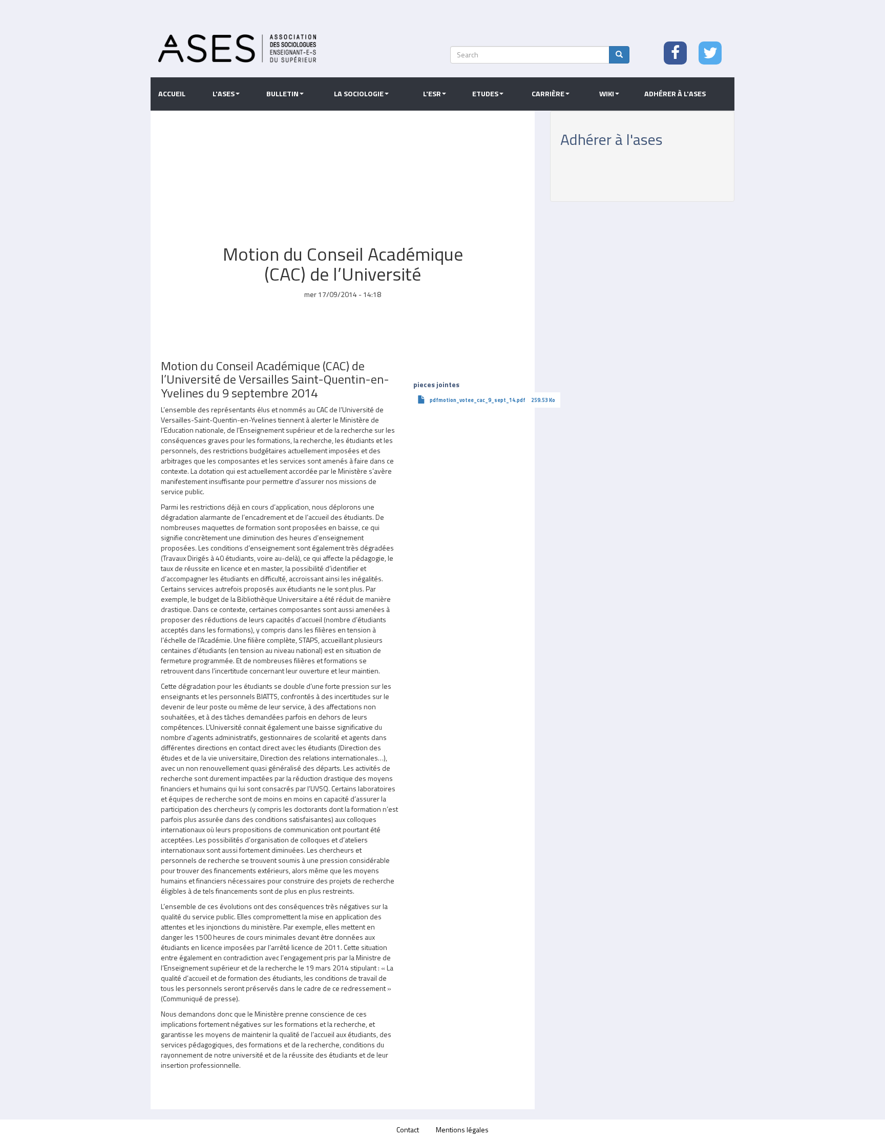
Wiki (606, 93)
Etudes (485, 93)
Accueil (171, 93)
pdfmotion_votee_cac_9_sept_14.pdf (477, 400)
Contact (407, 1129)
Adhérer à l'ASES (675, 93)
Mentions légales (462, 1129)
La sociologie (359, 93)
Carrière (548, 93)
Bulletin (282, 93)
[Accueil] (237, 48)
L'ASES (224, 93)
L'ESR (432, 93)
